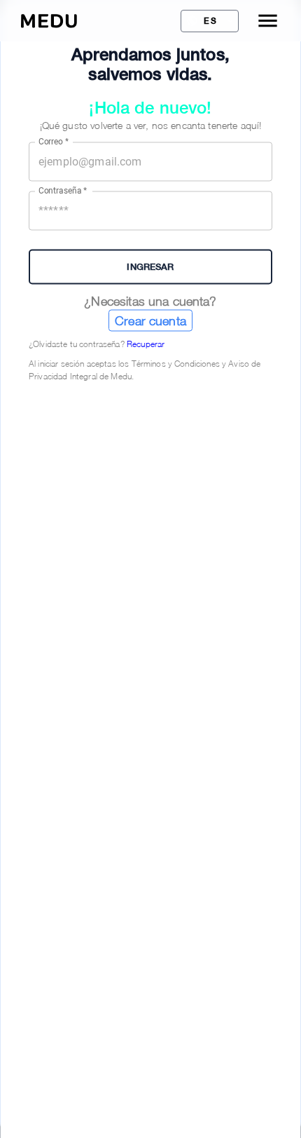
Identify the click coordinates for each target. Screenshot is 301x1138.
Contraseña (63, 191)
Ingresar (150, 267)
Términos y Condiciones (176, 363)
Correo (53, 142)
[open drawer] (267, 20)
